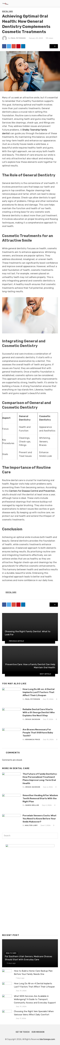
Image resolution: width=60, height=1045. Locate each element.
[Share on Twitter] (9, 46)
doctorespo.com (47, 1039)
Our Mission (38, 1032)
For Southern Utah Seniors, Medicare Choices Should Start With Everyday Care (28, 958)
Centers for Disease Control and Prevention (32, 491)
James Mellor (32, 805)
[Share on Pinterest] (18, 46)
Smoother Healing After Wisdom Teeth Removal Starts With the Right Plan (40, 798)
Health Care (11, 953)
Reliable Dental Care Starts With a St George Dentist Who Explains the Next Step (39, 712)
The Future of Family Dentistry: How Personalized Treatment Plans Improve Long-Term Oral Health (40, 778)
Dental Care (7, 11)
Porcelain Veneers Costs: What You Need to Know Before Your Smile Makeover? (39, 818)
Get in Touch (22, 1032)
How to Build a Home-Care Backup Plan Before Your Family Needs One (33, 972)
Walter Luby (31, 825)
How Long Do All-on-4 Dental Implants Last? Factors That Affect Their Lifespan (38, 692)
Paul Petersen (18, 38)
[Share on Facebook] (4, 46)
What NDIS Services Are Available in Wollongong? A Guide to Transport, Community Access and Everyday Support (35, 999)
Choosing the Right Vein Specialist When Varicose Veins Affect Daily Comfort (34, 1013)
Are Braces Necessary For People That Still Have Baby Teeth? (38, 732)
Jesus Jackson (32, 719)
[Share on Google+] (14, 46)
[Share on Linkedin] (23, 46)
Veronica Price (32, 739)
